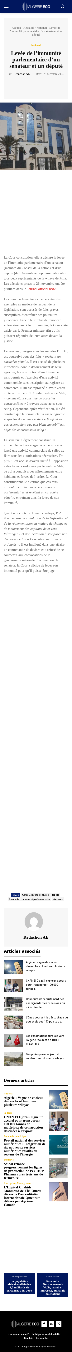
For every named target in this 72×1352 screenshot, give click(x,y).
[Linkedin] (51, 1324)
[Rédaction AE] (36, 921)
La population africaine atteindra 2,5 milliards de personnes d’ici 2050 (19, 1286)
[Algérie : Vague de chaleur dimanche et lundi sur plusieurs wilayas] (13, 967)
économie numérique (15, 1136)
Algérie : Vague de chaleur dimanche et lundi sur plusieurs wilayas (45, 966)
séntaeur (58, 899)
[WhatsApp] (49, 86)
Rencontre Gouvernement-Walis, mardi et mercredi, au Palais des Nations (53, 1287)
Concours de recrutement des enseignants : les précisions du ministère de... (45, 1003)
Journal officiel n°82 (41, 289)
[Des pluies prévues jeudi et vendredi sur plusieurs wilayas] (13, 1059)
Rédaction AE (22, 73)
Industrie (9, 1159)
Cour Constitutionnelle (35, 894)
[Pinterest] (40, 86)
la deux (8, 1112)
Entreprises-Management (17, 1183)
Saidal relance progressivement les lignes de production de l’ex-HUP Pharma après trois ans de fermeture (24, 1171)
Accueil (16, 27)
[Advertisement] (36, 214)
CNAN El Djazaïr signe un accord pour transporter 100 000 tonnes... (46, 984)
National (42, 27)
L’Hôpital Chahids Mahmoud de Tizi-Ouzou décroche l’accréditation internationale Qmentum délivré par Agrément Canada (22, 1196)
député (55, 894)
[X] (32, 86)
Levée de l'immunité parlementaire (29, 899)
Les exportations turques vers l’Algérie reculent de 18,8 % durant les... (45, 1040)
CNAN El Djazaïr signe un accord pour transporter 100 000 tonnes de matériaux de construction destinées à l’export (23, 1124)
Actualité (28, 27)
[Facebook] (23, 86)
